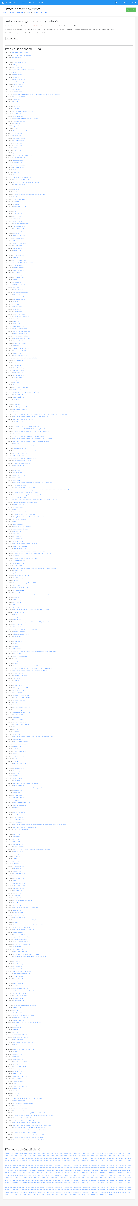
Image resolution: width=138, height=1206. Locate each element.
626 (29, 1180)
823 (94, 1187)
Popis (4, 12)
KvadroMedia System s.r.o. (20, 805)
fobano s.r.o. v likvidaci (19, 343)
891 (121, 1190)
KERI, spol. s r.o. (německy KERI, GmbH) (24, 1015)
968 (42, 1195)
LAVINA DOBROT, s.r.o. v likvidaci (22, 526)
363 (67, 1168)
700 (69, 1182)
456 (24, 1173)
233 (26, 1163)
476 (69, 1173)
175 (22, 1160)
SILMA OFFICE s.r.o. (18, 785)
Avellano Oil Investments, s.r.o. (21, 712)
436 (105, 1170)
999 (112, 1195)
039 (94, 1153)
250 (65, 1163)
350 (38, 1168)
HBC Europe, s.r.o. (18, 585)
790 (20, 1187)
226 (11, 1163)
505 (8, 1175)
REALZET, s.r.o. (17, 531)
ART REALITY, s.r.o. (18, 421)
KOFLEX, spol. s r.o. (18, 1008)
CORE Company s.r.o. (19, 226)
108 (123, 1155)
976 (60, 1195)
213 (107, 1160)
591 (76, 1177)
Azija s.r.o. (16, 468)
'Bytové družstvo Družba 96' (21, 336)
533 (71, 1175)
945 (116, 1192)
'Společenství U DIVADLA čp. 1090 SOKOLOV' (25, 502)
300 (51, 1165)
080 (60, 1155)
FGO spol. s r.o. (17, 961)
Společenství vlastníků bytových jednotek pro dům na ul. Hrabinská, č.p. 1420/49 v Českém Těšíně (39, 824)
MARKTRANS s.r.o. (18, 844)
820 (87, 1187)
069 (35, 1155)
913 (44, 1192)
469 (53, 1173)
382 (110, 1168)
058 (11, 1155)
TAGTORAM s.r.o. (17, 67)
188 (51, 1160)
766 (92, 1185)
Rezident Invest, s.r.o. (18, 84)
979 (67, 1195)
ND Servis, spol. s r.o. (19, 949)
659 (103, 1180)
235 (31, 1163)
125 (35, 1158)
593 (80, 1177)
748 (51, 1185)
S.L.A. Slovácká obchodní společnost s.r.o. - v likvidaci (27, 1098)
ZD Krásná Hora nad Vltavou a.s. (21, 52)
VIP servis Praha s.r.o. (19, 255)
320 (96, 1165)
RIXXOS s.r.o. (16, 128)
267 (103, 1163)
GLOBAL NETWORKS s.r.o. (20, 561)
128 (42, 1158)
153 (98, 1158)
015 (40, 1153)
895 (130, 1190)
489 (98, 1173)
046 (110, 1153)
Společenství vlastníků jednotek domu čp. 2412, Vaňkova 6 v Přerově (31, 416)
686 (38, 1182)
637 (53, 1180)
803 (49, 1187)
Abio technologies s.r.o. (19, 710)
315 (85, 1165)
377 (98, 1168)
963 (31, 1195)
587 (67, 1177)
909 (35, 1192)
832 (114, 1187)
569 (26, 1177)
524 (51, 1175)
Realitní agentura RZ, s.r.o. (20, 519)
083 (67, 1155)
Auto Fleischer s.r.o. (18, 820)
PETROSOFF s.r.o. (18, 837)
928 (78, 1192)
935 (94, 1192)
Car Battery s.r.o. (17, 890)
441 (116, 1170)
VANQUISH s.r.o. (17, 800)
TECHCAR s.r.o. (17, 399)
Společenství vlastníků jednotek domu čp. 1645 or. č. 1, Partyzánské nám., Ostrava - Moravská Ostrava (40, 414)
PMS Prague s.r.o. (18, 1039)
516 (33, 1175)
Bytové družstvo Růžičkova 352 (21, 724)
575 (40, 1177)
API (41, 12)
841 (8, 1190)
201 (80, 1160)
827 (103, 1187)
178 (29, 1160)
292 (33, 1165)
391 (130, 1168)
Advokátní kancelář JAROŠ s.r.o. (21, 82)
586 (65, 1177)
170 (11, 1160)
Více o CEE (11, 12)
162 (119, 1158)
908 (33, 1192)
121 (26, 1158)
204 (87, 1160)
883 (103, 1190)
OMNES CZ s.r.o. (17, 746)
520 (42, 1175)
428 (87, 1170)
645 (71, 1180)
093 (89, 1155)
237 (35, 1163)
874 (83, 1190)
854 (38, 1190)
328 (114, 1165)
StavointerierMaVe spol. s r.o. (21, 87)
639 (58, 1180)
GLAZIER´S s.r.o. (17, 570)
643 (67, 1180)
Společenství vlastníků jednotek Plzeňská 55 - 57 (26, 446)
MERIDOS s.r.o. (17, 412)
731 (13, 1185)
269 (107, 1163)
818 (83, 1187)
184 (42, 1160)
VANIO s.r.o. (16, 605)
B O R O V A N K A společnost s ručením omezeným (27, 182)
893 (125, 1190)
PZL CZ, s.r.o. (16, 834)
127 (40, 1158)
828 (105, 1187)
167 (130, 1158)
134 (56, 1158)
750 (56, 1185)
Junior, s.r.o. (16, 1064)
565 (17, 1177)
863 (58, 1190)
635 (49, 1180)
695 (58, 1182)
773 (107, 1185)
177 (26, 1160)
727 (130, 1182)
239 (40, 1163)
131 (49, 1158)
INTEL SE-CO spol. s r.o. (19, 324)
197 (71, 1160)
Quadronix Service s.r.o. (19, 763)
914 (47, 1192)
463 (40, 1173)
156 (105, 1158)
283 (13, 1165)
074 (47, 1155)
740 (33, 1185)
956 (15, 1195)
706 (83, 1182)
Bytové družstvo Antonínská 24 (21, 937)
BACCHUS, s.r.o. (17, 307)
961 (26, 1195)
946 (119, 1192)
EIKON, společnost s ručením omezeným (24, 959)
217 (116, 1160)
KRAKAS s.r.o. (16, 172)
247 (58, 1163)
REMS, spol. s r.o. (18, 282)
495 (112, 1173)
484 (87, 1173)
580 (51, 1177)
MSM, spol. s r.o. (17, 981)
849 (26, 1190)
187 (49, 1160)
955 (13, 1195)
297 (44, 1165)
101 (107, 1155)
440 (114, 1170)
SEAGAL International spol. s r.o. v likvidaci (24, 1005)
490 (101, 1173)
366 (74, 1168)
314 (83, 1165)
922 (65, 1192)
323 (103, 1165)
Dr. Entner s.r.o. (17, 136)
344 (24, 1168)
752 (60, 1185)
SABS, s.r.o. (16, 522)
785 (8, 1187)
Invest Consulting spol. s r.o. (21, 964)
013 (35, 1153)
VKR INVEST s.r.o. (18, 265)
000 (6, 1153)
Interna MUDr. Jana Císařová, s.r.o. (22, 900)
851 (31, 1190)
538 (83, 1175)
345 (26, 1168)
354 (47, 1168)
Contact (41, 2)
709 (89, 1182)
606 (110, 1177)
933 (89, 1192)
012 (33, 1153)
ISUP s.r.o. (16, 241)
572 (33, 1177)
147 (85, 1158)
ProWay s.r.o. (17, 644)
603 (103, 1177)
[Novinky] (116, 2)
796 (33, 1187)
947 (121, 1192)
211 (103, 1160)
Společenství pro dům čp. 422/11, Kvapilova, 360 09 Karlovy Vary (30, 1140)
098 (101, 1155)
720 (114, 1182)
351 (40, 1168)
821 (89, 1187)
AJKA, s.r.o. (16, 321)
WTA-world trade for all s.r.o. (21, 223)
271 (112, 1163)
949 (125, 1192)
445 (125, 1170)
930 (83, 1192)
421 (71, 1170)
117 (17, 1158)
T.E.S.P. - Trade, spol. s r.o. (20, 1086)
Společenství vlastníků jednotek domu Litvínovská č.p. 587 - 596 (30, 671)
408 (42, 1170)
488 (96, 1173)
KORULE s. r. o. (17, 1030)
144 (78, 1158)
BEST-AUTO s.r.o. (18, 1079)
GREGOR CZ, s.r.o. (18, 719)
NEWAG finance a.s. (18, 238)
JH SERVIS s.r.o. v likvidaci (20, 1061)
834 (119, 1187)
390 (128, 1168)
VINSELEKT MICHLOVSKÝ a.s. (21, 497)
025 (62, 1153)
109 (125, 1155)
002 (11, 1153)
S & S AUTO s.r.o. (18, 592)
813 (71, 1187)
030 (74, 1153)
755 (67, 1185)
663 (112, 1180)
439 (112, 1170)
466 (47, 1173)
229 (17, 1163)
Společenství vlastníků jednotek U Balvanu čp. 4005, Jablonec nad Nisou (32, 622)
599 (94, 1177)
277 (125, 1163)
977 (62, 1195)
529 (62, 1175)
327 (112, 1165)
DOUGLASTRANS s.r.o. (19, 79)
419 (67, 1170)
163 (121, 1158)
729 (8, 1185)
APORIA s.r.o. (17, 859)
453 (17, 1173)
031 (76, 1153)
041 (98, 1153)
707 (85, 1182)
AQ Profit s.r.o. (17, 910)
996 (105, 1195)
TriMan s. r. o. (17, 1083)
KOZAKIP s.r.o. (17, 871)
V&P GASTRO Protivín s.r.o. (20, 741)
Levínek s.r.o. (16, 717)
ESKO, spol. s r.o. (18, 1025)
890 (119, 1190)
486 (92, 1173)
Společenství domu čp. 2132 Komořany (24, 514)
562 (11, 1177)
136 (60, 1158)
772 (105, 1185)
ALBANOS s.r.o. (17, 404)
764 (87, 1185)
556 (123, 1175)
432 (96, 1170)
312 (78, 1165)
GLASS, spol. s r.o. (18, 192)
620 (15, 1180)
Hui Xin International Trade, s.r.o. (22, 387)
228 (15, 1163)
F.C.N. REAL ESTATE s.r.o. (20, 656)
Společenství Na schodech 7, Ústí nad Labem (25, 358)
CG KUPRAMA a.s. (18, 636)
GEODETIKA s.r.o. (18, 1081)
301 (53, 1165)
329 (116, 1165)
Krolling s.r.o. (17, 309)
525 (53, 1175)
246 (56, 1163)
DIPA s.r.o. (16, 175)
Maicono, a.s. (17, 758)
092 (87, 1155)
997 (107, 1195)
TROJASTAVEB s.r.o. (18, 756)
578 (47, 1177)
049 (116, 1153)
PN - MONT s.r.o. (17, 319)
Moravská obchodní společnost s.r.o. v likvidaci (26, 954)
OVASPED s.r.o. (17, 822)
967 (40, 1195)
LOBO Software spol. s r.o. (20, 1000)
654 (92, 1180)
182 (38, 1160)
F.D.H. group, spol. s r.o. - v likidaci (22, 971)
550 (110, 1175)
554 (119, 1175)
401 (26, 1170)
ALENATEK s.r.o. (17, 150)
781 (125, 1185)
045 (107, 1153)
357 (53, 1168)
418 (65, 1170)
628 (33, 1180)
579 (49, 1177)
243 (49, 1163)
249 (62, 1163)
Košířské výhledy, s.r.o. (19, 272)
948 (123, 1192)
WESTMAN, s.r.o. (16, 57)
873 (80, 1190)
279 (130, 1163)
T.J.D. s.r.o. (16, 864)
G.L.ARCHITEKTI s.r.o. (19, 539)
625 (26, 1180)
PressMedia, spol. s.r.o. (19, 1101)
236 (33, 1163)
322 (101, 1165)
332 (123, 1165)
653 (89, 1180)
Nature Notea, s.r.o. (18, 270)
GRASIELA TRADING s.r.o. (20, 675)
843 (13, 1190)
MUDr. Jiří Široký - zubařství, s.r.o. (22, 927)
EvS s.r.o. (15, 1044)
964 (33, 1195)
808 (60, 1187)
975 (58, 1195)
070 (38, 1155)
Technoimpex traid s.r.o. (20, 199)
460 (33, 1173)
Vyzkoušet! (130, 10)
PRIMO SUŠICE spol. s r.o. (20, 993)
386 (119, 1168)
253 (71, 1163)
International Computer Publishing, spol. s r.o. (25, 368)
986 (83, 1195)
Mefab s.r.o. (16, 101)
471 (58, 1173)
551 (112, 1175)
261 (89, 1163)
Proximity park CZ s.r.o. (19, 121)
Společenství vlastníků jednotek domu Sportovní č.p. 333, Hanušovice (32, 553)
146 (83, 1158)
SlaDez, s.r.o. (16, 65)
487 (94, 1173)
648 (78, 1180)
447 (130, 1170)
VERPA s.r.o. (16, 856)
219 (121, 1160)
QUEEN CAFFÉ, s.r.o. (18, 915)
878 (92, 1190)
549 (107, 1175)
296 (42, 1165)
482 (83, 1173)
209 (98, 1160)
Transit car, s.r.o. (17, 385)
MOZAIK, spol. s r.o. (18, 1003)
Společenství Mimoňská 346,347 (22, 1118)
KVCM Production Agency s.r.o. (21, 707)
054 (128, 1153)
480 (78, 1173)
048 (114, 1153)
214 (110, 1160)
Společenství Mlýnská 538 (20, 355)
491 (103, 1173)
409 (44, 1170)
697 (62, 1182)
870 (74, 1190)
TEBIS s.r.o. (16, 1093)
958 (20, 1195)
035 (85, 1153)
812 (69, 1187)
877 (89, 1190)
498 (119, 1173)
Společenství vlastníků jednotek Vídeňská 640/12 (26, 558)
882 (101, 1190)
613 (125, 1177)
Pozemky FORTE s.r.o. (19, 690)
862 (56, 1190)
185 (44, 1160)
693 (53, 1182)
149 (89, 1158)
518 (38, 1175)
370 (83, 1168)
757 (71, 1185)
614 (128, 1177)
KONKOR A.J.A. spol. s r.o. (20, 1108)
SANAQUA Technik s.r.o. (19, 448)
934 (92, 1192)
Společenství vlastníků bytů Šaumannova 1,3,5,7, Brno (28, 495)
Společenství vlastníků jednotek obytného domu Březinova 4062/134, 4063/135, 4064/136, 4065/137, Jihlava (42, 490)
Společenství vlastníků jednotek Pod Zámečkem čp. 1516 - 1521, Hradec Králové (34, 651)
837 (125, 1187)
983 (76, 1195)
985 (80, 1195)
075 (49, 1155)
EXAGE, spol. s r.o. (18, 1091)
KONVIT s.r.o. (17, 861)
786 (11, 1187)
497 (116, 1173)
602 (101, 1177)
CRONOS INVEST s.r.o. (19, 165)
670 (128, 1180)
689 (44, 1182)
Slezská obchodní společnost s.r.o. (22, 177)
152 (96, 1158)
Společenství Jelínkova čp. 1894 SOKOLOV (24, 1132)
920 (60, 1192)
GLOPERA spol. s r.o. (19, 732)
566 (20, 1177)
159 (112, 1158)
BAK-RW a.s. (16, 77)
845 (17, 1190)
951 (130, 1192)
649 (80, 1180)
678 (20, 1182)
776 (114, 1185)
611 (121, 1177)
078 (56, 1155)
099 (103, 1155)
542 (92, 1175)
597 (89, 1177)
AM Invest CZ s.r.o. (18, 607)
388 (123, 1168)
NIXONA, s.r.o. (17, 602)
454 (20, 1173)
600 (96, 1177)
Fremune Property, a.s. (19, 260)
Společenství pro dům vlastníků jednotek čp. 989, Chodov (28, 1127)
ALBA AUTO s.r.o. (18, 524)
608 (114, 1177)
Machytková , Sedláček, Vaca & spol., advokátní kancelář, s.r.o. (30, 517)
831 (112, 1187)
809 (62, 1187)
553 (116, 1175)
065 (26, 1155)
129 (44, 1158)
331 (121, 1165)
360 (60, 1168)
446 (128, 1170)
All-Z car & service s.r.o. (19, 214)
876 (87, 1190)
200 (78, 1160)
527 (58, 1175)
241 (44, 1163)
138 (65, 1158)
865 (62, 1190)
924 (69, 1192)
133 (53, 1158)
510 (20, 1175)
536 (78, 1175)
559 (130, 1175)
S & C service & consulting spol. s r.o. (23, 1042)
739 (31, 1185)
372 (87, 1168)
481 (80, 1173)
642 (65, 1180)
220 (123, 1160)
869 (71, 1190)
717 (107, 1182)
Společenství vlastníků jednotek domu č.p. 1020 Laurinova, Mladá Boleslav (33, 595)
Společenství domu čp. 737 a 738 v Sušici (24, 1120)
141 (71, 1158)
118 (20, 1158)
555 (121, 1175)
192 (60, 1160)
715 (103, 1182)
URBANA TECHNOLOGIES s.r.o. (21, 463)
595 (85, 1177)
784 (6, 1187)
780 (123, 1185)
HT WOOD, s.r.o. (17, 922)
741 (35, 1185)
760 (78, 1185)
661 (107, 1180)
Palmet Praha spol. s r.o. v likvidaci (21, 55)
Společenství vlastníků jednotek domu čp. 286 (25, 492)
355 (49, 1168)
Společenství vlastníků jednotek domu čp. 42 (25, 544)
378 (101, 1168)
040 (96, 1153)
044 (105, 1153)
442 (119, 1170)
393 (8, 1170)
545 (98, 1175)
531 (67, 1175)
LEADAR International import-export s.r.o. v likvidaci (27, 1022)
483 (85, 1173)
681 (26, 1182)
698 (65, 1182)
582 (56, 1177)
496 (114, 1173)
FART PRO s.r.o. (17, 114)
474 (65, 1173)
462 (38, 1173)
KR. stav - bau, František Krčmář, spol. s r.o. (25, 969)
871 (76, 1190)
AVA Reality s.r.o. (17, 1054)
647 (76, 1180)
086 (74, 1155)
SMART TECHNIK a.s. (18, 375)
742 (38, 1185)
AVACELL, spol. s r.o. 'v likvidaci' (21, 407)
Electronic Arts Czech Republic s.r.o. (23, 512)
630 (38, 1180)
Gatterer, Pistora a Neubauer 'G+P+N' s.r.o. (25, 991)
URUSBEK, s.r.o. (17, 534)
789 (17, 1187)
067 (31, 1155)
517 (35, 1175)
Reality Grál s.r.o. (17, 705)
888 (114, 1190)
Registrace (20, 12)
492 (105, 1173)
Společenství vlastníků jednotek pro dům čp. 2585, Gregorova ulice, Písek (33, 737)
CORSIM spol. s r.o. (18, 966)
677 (17, 1182)
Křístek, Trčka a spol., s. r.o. (20, 951)
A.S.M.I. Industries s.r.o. (19, 158)
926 (74, 1192)
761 (80, 1185)
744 (42, 1185)
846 (20, 1190)
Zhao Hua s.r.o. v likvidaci (20, 297)
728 (6, 1185)
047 (112, 1153)
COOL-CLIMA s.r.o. (18, 219)
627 (31, 1180)
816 (78, 1187)
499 (121, 1173)
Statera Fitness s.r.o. (18, 123)
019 (49, 1153)
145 (80, 1158)
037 (89, 1153)
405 (35, 1170)
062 (20, 1155)
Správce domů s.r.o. (18, 153)
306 (65, 1165)
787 (13, 1187)
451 (13, 1173)
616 (6, 1180)
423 (76, 1170)
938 (101, 1192)
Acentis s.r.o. (16, 211)
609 (116, 1177)
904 (24, 1192)
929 (80, 1192)
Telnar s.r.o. (16, 658)
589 (71, 1177)
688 (42, 1182)
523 (49, 1175)
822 (92, 1187)
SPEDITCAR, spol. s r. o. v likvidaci (22, 187)
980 (69, 1195)
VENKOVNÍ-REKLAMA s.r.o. (20, 236)
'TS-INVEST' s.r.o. (17, 346)
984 (78, 1195)
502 (128, 1173)
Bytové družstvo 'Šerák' (19, 341)
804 (51, 1187)
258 (83, 1163)
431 (94, 1170)
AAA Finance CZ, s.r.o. (19, 886)
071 (40, 1155)
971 (49, 1195)
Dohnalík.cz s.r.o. (18, 216)
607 (112, 1177)
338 (11, 1168)
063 (22, 1155)
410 (47, 1170)
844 (15, 1190)
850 (29, 1190)
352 (42, 1168)
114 (11, 1158)
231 (22, 1163)
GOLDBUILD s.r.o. (18, 639)
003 (13, 1153)
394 (11, 1170)
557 (125, 1175)
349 (35, 1168)
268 (105, 1163)
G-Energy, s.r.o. (17, 854)
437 (107, 1170)
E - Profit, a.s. (16, 302)
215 (112, 1160)
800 (42, 1187)
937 (98, 1192)
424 (78, 1170)
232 (24, 1163)
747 (49, 1185)
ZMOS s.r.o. (16, 580)
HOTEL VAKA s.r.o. (18, 372)
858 (47, 1190)
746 (47, 1185)
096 (96, 1155)
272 (114, 1163)
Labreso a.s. (16, 702)
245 (53, 1163)
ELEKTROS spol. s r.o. (19, 184)
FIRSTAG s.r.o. (17, 258)
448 (6, 1173)
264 (96, 1163)
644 (69, 1180)
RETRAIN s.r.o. (16, 99)
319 (94, 1165)
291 (31, 1165)
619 (13, 1180)
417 (62, 1170)
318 (92, 1165)
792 (24, 1187)
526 (56, 1175)
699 (67, 1182)
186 (47, 1160)
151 (94, 1158)
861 (53, 1190)
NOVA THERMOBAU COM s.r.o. (21, 697)
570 (29, 1177)
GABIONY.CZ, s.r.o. (18, 673)
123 (31, 1158)
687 (40, 1182)
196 (69, 1160)
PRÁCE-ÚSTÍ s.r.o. (17, 109)
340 (15, 1168)
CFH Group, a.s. (17, 807)
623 (22, 1180)
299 (49, 1165)
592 (78, 1177)
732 (15, 1185)
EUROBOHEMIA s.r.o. (19, 1059)
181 (35, 1160)
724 (123, 1182)
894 (128, 1190)
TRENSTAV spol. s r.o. (19, 976)
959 (22, 1195)
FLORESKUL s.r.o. (18, 739)
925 (71, 1192)
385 (116, 1168)
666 (119, 1180)
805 (53, 1187)
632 (42, 1180)
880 (96, 1190)
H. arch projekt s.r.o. (18, 771)
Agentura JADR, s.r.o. (19, 231)
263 (94, 1163)
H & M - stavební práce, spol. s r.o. (22, 944)
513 (26, 1175)
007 (22, 1153)
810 (65, 1187)
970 (47, 1195)
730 (11, 1185)
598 (92, 1177)
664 (114, 1180)
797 (35, 1187)
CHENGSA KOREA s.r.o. (19, 612)
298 (47, 1165)
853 (35, 1190)
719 (112, 1182)
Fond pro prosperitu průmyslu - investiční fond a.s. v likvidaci (29, 956)
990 (92, 1195)
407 (40, 1170)
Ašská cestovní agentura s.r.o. (21, 316)
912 (42, 1192)
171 (13, 1160)
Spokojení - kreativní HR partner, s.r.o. (23, 155)
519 (40, 1175)
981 (71, 1195)
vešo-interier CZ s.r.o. (19, 299)
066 (29, 1155)
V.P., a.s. (15, 761)
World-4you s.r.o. (17, 143)
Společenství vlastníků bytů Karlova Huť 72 (24, 583)
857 (44, 1190)
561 (8, 1177)
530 (65, 1175)
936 (96, 1192)
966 (38, 1195)
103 (112, 1155)
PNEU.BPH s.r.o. (17, 536)
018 (47, 1153)
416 (60, 1170)
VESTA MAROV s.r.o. (18, 133)
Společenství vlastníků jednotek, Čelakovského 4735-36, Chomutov (31, 1113)
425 (80, 1170)
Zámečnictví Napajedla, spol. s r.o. (22, 973)
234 (29, 1163)
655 (94, 1180)
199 (76, 1160)
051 (121, 1153)
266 (101, 1163)
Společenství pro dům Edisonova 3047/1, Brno (26, 908)
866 (65, 1190)
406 (38, 1170)
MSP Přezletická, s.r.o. (19, 228)
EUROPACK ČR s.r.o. (18, 397)
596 (87, 1177)
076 (51, 1155)
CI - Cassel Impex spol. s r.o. (20, 768)
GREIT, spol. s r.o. (18, 1105)
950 (128, 1192)
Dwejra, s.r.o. (16, 876)
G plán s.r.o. (16, 734)
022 (56, 1153)
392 (6, 1170)
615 (130, 1177)
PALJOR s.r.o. (16, 204)
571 (31, 1177)
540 (87, 1175)
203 (85, 1160)
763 (85, 1185)
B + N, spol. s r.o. (17, 1071)
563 (13, 1177)
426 (83, 1170)
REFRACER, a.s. (17, 189)
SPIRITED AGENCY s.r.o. (19, 722)
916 (51, 1192)
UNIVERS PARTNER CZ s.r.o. (20, 587)
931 (85, 1192)
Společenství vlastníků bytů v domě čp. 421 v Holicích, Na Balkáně (31, 431)
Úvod (23, 2)
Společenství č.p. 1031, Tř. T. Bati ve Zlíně (24, 487)
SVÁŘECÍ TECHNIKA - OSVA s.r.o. (22, 348)
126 (38, 1158)
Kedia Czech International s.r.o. (21, 802)
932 (87, 1192)
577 (44, 1177)
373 (89, 1168)
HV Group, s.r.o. (17, 619)
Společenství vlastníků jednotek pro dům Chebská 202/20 (28, 1135)
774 (110, 1185)
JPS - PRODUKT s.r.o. (19, 653)
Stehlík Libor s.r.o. (18, 986)
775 (112, 1185)
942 (110, 1192)
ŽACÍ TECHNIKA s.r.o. (19, 377)
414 (56, 1170)
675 (13, 1182)
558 (128, 1175)
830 (110, 1187)
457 (26, 1173)
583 (58, 1177)
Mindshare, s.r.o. (18, 1069)
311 (76, 1165)
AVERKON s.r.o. (17, 680)
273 (116, 1163)
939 (103, 1192)
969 (44, 1195)
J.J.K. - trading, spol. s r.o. (20, 978)
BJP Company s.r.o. (18, 590)
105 (116, 1155)
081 (62, 1155)
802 (47, 1187)
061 (17, 1155)
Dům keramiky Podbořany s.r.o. (22, 634)
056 (6, 1155)
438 (110, 1170)
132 (51, 1158)
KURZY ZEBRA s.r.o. (18, 846)
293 (35, 1165)
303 (58, 1165)
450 (11, 1173)
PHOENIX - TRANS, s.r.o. (19, 351)
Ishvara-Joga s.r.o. (17, 162)
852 (33, 1190)
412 (51, 1170)
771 (103, 1185)
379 (103, 1168)
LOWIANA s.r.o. (17, 780)
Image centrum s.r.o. (19, 778)
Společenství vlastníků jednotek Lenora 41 (24, 451)
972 (51, 1195)
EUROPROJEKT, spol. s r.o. (20, 947)
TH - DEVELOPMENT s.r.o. (20, 751)
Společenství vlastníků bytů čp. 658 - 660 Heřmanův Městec (29, 436)
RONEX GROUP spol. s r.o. (20, 453)
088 (78, 1155)
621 (17, 1180)
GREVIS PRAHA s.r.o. (18, 878)
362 (65, 1168)
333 (125, 1165)
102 (110, 1155)
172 (15, 1160)
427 (85, 1170)
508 (15, 1175)
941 (107, 1192)
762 (83, 1185)
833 (116, 1187)
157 (107, 1158)
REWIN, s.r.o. (16, 509)
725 (125, 1182)
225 (8, 1163)
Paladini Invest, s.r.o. (19, 275)
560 (6, 1177)
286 (20, 1165)
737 (26, 1185)
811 (67, 1187)
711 (94, 1182)
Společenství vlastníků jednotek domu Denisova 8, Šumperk (29, 551)
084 (69, 1155)
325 (107, 1165)
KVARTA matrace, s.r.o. (19, 578)
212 (105, 1160)
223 (130, 1160)
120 (24, 1158)
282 (11, 1165)
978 (65, 1195)
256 (78, 1163)
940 (105, 1192)
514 (29, 1175)
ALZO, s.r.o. (16, 1032)
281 (8, 1165)
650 (83, 1180)
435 (103, 1170)
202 (83, 1160)
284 (15, 1165)
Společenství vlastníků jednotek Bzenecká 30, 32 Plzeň (28, 1137)
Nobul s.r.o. (16, 729)
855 (40, 1190)
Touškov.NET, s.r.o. (18, 895)
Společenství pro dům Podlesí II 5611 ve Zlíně (25, 783)
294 (38, 1165)
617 (8, 1180)
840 (6, 1190)
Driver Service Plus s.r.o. (19, 206)
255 (76, 1163)
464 (42, 1173)
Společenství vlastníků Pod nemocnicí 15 (24, 70)
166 (128, 1158)
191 (58, 1160)
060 (15, 1155)
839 (130, 1187)
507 (13, 1175)
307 (67, 1165)
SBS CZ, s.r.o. (16, 424)
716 (105, 1182)
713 (98, 1182)
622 (20, 1180)
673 (8, 1182)
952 (6, 1195)
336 (6, 1168)
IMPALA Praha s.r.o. (18, 541)
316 (87, 1165)
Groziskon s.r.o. (17, 170)
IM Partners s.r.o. (18, 649)
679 (22, 1182)
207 (94, 1160)
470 (56, 1173)
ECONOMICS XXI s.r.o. (19, 793)
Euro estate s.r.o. (18, 641)
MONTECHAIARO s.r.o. (19, 912)
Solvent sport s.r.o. (18, 92)
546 (101, 1175)
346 (29, 1168)
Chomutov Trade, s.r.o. (19, 631)
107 (121, 1155)
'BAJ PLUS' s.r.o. (17, 311)
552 (114, 1175)
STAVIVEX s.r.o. (17, 776)
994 (101, 1195)
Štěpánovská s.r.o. (18, 209)
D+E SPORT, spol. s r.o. (19, 443)
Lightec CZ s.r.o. (17, 248)
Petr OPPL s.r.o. (17, 624)
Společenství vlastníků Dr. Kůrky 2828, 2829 (25, 629)
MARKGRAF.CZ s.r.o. (18, 888)
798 (38, 1187)
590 (74, 1177)
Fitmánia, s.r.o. (17, 893)
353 (44, 1168)
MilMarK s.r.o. (17, 434)
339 (13, 1168)
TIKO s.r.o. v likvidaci (18, 1074)
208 (96, 1160)
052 (123, 1153)
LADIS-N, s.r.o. (17, 646)
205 (89, 1160)
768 (96, 1185)
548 (105, 1175)
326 (110, 1165)
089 (80, 1155)
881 (98, 1190)
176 (24, 1160)
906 (29, 1192)
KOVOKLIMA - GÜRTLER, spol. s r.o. (22, 180)
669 (125, 1180)
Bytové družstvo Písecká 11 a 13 (22, 460)
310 (74, 1165)
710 (92, 1182)
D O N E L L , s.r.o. (18, 1013)
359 (58, 1168)
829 (107, 1187)
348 (33, 1168)
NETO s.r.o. (16, 287)
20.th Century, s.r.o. (18, 600)
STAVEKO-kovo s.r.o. (18, 998)
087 (76, 1155)
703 (76, 1182)
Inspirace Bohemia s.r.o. (19, 126)
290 (29, 1165)
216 (114, 1160)
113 (8, 1158)
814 (74, 1187)
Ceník (46, 12)
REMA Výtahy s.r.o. (18, 851)
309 (71, 1165)
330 (119, 1165)
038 (92, 1153)
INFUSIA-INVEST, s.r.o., (19, 473)
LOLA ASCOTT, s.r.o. (18, 1110)
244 (51, 1163)
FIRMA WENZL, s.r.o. (18, 326)
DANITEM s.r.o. (17, 250)
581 (53, 1177)
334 (128, 1165)
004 (15, 1153)
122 (29, 1158)
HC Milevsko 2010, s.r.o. (19, 744)
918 (56, 1192)
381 (107, 1168)
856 (42, 1190)
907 (31, 1192)
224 (6, 1163)
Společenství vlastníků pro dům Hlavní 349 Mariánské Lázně (29, 1130)
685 (35, 1182)
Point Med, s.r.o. (17, 903)
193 (62, 1160)
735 (22, 1185)
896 (6, 1192)
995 (103, 1195)
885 (107, 1190)
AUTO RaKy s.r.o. (17, 148)
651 (85, 1180)
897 (8, 1192)
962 (29, 1195)
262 (92, 1163)
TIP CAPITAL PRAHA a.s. (19, 548)
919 (58, 1192)
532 (69, 1175)
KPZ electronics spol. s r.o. (20, 390)
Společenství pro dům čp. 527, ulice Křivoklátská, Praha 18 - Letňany (31, 609)
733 (17, 1185)
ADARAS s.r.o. (17, 253)
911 (40, 1192)
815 (76, 1187)
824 (96, 1187)
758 (74, 1185)
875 (85, 1190)
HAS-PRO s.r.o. (17, 1052)
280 (6, 1165)
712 (96, 1182)
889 (116, 1190)
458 (29, 1173)
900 (15, 1192)
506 (11, 1175)
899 (13, 1192)
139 (67, 1158)
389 (125, 1168)
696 (60, 1182)
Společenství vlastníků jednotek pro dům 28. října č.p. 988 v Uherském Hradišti (34, 568)
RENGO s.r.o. (16, 1088)
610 (119, 1177)
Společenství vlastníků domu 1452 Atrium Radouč (26, 1123)
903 (22, 1192)
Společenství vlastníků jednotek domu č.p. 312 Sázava (27, 666)
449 (8, 1173)
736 (24, 1185)
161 (116, 1158)
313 (80, 1165)
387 (121, 1168)
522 (47, 1175)
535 (76, 1175)
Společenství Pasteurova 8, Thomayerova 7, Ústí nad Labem (29, 194)
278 (128, 1163)
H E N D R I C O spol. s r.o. (20, 1066)
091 (85, 1155)
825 (98, 1187)
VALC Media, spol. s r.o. (19, 485)
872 (78, 1190)
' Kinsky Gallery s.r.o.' (19, 285)
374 (92, 1168)
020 (51, 1153)
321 (98, 1165)
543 (94, 1175)
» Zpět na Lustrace (12, 38)
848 (24, 1190)
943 (112, 1192)
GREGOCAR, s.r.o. (18, 693)
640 (60, 1180)
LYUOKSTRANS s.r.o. (19, 221)
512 (24, 1175)
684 (33, 1182)
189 (53, 1160)
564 (15, 1177)
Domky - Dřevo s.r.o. (18, 504)
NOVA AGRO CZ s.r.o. (19, 456)
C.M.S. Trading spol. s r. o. (20, 1096)
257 (80, 1163)
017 (44, 1153)
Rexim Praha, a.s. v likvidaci (20, 1017)
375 (94, 1168)
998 (110, 1195)
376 (96, 1168)
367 (76, 1168)
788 (15, 1187)
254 (74, 1163)
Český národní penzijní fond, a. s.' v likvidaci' (25, 1049)
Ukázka (28, 12)
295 (40, 1165)
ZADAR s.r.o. (16, 402)
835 (121, 1187)
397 (17, 1170)
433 (98, 1170)
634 (47, 1180)
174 (20, 1160)
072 (42, 1155)
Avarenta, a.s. (17, 663)
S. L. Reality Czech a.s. (19, 700)
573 (35, 1177)
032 (78, 1153)
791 (22, 1187)
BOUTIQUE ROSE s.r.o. (19, 617)
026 (65, 1153)
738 (29, 1185)
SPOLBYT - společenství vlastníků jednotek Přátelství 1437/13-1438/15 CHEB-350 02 (35, 500)
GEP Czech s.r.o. (17, 905)
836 (123, 1187)
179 (31, 1160)
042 (101, 1153)
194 (65, 1160)
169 (8, 1160)
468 (51, 1173)
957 (17, 1195)
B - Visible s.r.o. (17, 233)
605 (107, 1177)
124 (33, 1158)
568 (24, 1177)
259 (85, 1163)
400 (24, 1170)
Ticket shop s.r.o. (18, 201)
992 (96, 1195)
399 (22, 1170)
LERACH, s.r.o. (17, 382)
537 (80, 1175)
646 (74, 1180)
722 (119, 1182)
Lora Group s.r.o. (18, 932)
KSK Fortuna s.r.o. (18, 754)
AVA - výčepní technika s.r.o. (20, 988)
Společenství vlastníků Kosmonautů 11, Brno (25, 920)
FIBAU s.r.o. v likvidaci (19, 370)
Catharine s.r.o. (17, 683)
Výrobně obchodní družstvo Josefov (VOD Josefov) (27, 426)
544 (96, 1175)
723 (121, 1182)
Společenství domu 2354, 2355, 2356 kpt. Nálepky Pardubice (29, 429)
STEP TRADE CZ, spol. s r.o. (20, 329)
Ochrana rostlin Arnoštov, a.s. (21, 333)
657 (98, 1180)
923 (67, 1192)
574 (38, 1177)
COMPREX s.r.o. (17, 678)
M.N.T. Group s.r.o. (18, 289)
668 (123, 1180)
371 (85, 1168)
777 (116, 1185)
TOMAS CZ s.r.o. (17, 565)
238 (38, 1163)
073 (44, 1155)
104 (114, 1155)
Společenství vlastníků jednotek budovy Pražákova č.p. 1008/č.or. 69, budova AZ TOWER (36, 94)
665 (116, 1180)
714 (101, 1182)
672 (6, 1182)
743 (40, 1185)
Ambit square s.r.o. (18, 832)
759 (76, 1185)
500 (123, 1173)
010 (29, 1153)
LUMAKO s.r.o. (17, 353)
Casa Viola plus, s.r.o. (19, 873)
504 (6, 1175)
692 (51, 1182)
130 (47, 1158)
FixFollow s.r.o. (17, 868)
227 (13, 1163)
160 (114, 1158)
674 (11, 1182)
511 (22, 1175)
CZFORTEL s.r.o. (17, 245)
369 (80, 1168)
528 (60, 1175)
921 (62, 1192)
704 (78, 1182)
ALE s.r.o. (15, 363)
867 (67, 1190)
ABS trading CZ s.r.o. (18, 563)
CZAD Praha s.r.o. (18, 983)
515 (31, 1175)
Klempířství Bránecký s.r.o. (20, 934)
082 (65, 1155)
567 (22, 1177)
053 (125, 1153)
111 (130, 1155)
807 (58, 1187)
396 (15, 1170)
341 (17, 1168)
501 (125, 1173)
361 (62, 1168)
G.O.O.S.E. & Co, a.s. (18, 160)
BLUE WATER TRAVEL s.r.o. (20, 1037)
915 (49, 1192)
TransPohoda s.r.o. (18, 116)
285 (17, 1165)
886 (110, 1190)
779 (121, 1185)
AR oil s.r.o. (16, 839)
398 (20, 1170)
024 (60, 1153)
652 (87, 1180)
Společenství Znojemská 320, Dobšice (23, 930)
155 (103, 1158)
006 (20, 1153)
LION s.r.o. (16, 1057)
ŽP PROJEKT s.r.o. (18, 661)
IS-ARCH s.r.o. (17, 773)
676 (15, 1182)
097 (98, 1155)
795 (31, 1187)
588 (69, 1177)
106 (119, 1155)
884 (105, 1190)
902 (20, 1192)
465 (44, 1173)
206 (92, 1160)
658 (101, 1180)
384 (114, 1168)
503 (130, 1173)
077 (53, 1155)
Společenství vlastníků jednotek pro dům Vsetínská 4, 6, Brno (29, 925)
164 (123, 1158)
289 (26, 1165)
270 (110, 1163)
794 (29, 1187)
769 (98, 1185)
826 (101, 1187)
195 (67, 1160)
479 (76, 1173)
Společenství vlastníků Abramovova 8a (23, 419)
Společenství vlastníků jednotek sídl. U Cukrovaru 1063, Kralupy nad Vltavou (34, 668)
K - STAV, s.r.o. (17, 1027)
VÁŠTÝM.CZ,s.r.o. (18, 842)
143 (76, 1158)
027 (67, 1153)
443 (121, 1170)
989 (89, 1195)
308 (69, 1165)
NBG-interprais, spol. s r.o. (20, 465)
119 (22, 1158)
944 (114, 1192)
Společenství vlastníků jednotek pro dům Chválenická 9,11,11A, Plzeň (32, 1125)
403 (31, 1170)
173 (17, 1160)
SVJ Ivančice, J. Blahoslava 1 (20, 939)
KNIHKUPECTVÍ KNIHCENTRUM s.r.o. (23, 942)
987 (85, 1195)
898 (11, 1192)
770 (101, 1185)
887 (112, 1190)
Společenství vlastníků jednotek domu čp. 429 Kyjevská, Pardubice (31, 441)
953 (8, 1195)
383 (112, 1168)
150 (92, 1158)
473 (62, 1173)
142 (74, 1158)
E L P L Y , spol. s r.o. (18, 1020)
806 (56, 1187)
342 (20, 1168)
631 (40, 1180)
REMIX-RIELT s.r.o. (18, 790)
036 (87, 1153)
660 (105, 1180)
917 (53, 1192)
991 (94, 1195)
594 (83, 1177)
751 (58, 1185)
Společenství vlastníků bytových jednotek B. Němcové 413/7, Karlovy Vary (33, 1115)
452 (15, 1173)
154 (101, 1158)
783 (130, 1185)
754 (65, 1185)
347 (31, 1168)
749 (53, 1185)
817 (80, 1187)
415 (58, 1170)
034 (83, 1153)
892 (123, 1190)
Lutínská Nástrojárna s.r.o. (20, 292)
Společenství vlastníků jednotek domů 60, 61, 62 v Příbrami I (29, 788)
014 (38, 1153)
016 (42, 1153)
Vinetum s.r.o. (17, 365)
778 (119, 1185)
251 (67, 1163)
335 (130, 1165)
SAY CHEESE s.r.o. (18, 360)
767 (94, 1185)
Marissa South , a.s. (18, 277)
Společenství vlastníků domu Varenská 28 (24, 827)
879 (94, 1190)
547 (103, 1175)
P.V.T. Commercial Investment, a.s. (22, 695)
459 (31, 1173)
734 (20, 1185)
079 (58, 1155)
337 (8, 1168)
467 (49, 1173)
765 (89, 1185)
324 (105, 1165)
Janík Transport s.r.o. (18, 140)
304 (60, 1165)
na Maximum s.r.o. (18, 815)
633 (44, 1180)
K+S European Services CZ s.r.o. (22, 688)
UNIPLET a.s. (16, 470)
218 (119, 1160)
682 (29, 1182)
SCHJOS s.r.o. (16, 104)
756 (69, 1185)
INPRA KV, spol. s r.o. (19, 314)
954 (11, 1195)
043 (103, 1153)
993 (98, 1195)
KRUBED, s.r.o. (17, 294)
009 (26, 1153)
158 (110, 1158)
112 (6, 1158)
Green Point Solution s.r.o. (20, 898)
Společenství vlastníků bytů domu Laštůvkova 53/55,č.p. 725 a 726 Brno (32, 482)
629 (35, 1180)
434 (101, 1170)
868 (69, 1190)
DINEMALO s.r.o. (17, 60)
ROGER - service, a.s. (18, 627)
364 (69, 1168)
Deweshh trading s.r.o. (19, 243)
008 (24, 1153)
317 (89, 1165)
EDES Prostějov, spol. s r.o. (20, 995)
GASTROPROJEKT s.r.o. (19, 167)
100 (105, 1155)
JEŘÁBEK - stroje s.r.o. (19, 573)
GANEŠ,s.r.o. (16, 478)
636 (51, 1180)
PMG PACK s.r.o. (17, 556)
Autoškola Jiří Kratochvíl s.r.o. (21, 829)
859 (49, 1190)
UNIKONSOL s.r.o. (18, 766)
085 (71, 1155)
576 (42, 1177)
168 (6, 1160)
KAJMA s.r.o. (16, 881)
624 (24, 1180)
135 (58, 1158)
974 (56, 1195)
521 (44, 1175)
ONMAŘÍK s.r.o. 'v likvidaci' (20, 409)
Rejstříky (35, 12)
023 (58, 1153)
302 (56, 1165)
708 (87, 1182)
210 (101, 1160)
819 (85, 1187)
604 (105, 1177)
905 (26, 1192)
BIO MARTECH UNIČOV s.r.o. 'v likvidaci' (24, 1103)
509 (17, 1175)
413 (53, 1170)
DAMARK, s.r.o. (17, 614)
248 (60, 1163)
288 (24, 1165)
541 (89, 1175)
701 (71, 1182)
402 (29, 1170)
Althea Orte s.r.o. (18, 685)
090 (83, 1155)
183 (40, 1160)
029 (71, 1153)
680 (24, 1182)
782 (128, 1185)
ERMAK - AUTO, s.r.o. (18, 89)
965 (35, 1195)
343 (22, 1168)
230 (20, 1163)
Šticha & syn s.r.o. (18, 749)
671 (130, 1180)
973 (53, 1195)
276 (123, 1163)
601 (98, 1177)
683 (31, 1182)
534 (74, 1175)
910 (38, 1192)
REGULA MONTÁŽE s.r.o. (20, 546)
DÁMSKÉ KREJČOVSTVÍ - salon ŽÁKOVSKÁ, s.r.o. (26, 392)
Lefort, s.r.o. (16, 197)
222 (128, 1160)
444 (123, 1170)
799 (40, 1187)
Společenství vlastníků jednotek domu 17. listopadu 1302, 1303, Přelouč (32, 438)
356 (51, 1168)
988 (87, 1195)
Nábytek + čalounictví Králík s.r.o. (21, 131)
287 (22, 1165)
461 (35, 1173)
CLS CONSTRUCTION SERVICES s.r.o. (23, 263)
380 (105, 1168)
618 (11, 1180)
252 (69, 1163)
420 (69, 1170)
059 (13, 1155)
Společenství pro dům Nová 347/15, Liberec (24, 111)
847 (22, 1190)
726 (128, 1182)
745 (44, 1185)
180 (33, 1160)
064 (24, 1155)
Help (34, 2)
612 (123, 1177)
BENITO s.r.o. (16, 280)
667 (121, 1180)
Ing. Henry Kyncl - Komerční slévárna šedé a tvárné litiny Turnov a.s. (31, 849)
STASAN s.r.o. (17, 304)
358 (56, 1168)
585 (62, 1177)
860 (51, 1190)
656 (96, 1180)
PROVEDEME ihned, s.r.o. (19, 62)
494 (110, 1173)
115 (13, 1158)
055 (130, 1153)
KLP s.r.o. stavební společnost (21, 331)
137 (62, 1158)
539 (85, 1175)
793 (26, 1187)
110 (128, 1155)
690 (47, 1182)
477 (71, 1173)
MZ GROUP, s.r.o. (18, 480)
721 (116, 1182)
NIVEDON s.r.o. (17, 72)
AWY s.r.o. (16, 597)
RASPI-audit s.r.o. (18, 507)
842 (11, 1190)
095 (94, 1155)
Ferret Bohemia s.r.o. (19, 267)
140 (69, 1158)
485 (89, 1173)
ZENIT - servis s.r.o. (18, 817)
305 (62, 1165)
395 (13, 1170)
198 (74, 1160)
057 (8, 1155)
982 (74, 1195)
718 (110, 1182)
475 (67, 1173)
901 (17, 1192)
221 (125, 1160)
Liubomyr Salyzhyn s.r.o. (20, 883)
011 (31, 1153)
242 (47, 1163)
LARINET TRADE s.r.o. (19, 812)
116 (15, 1158)
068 (33, 1155)
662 (110, 1180)
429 (89, 1170)
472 (60, 1173)
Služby (29, 2)
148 (87, 1158)
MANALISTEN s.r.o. (18, 810)
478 (74, 1173)
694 (56, 1182)
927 (76, 1192)
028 (69, 1153)
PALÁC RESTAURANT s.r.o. (20, 798)
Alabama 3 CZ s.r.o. (18, 145)
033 (80, 1153)
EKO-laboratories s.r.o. (19, 138)
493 (107, 1173)
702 (74, 1182)
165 (125, 1158)
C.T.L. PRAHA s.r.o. (18, 394)
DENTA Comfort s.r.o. (19, 917)
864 (60, 1190)
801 (44, 1187)
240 (42, 1163)
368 (78, 1168)
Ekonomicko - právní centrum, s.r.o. (23, 575)
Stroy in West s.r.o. (18, 74)
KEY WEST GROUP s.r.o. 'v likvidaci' (22, 338)
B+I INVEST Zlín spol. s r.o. (20, 1076)
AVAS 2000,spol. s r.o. (19, 475)
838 (128, 1187)
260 (87, 1163)
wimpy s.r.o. (16, 380)
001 (8, 1153)
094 (92, 1155)
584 (60, 1177)
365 (71, 1168)
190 (56, 1160)
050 (119, 1153)
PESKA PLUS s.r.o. (18, 715)
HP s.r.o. (15, 1010)
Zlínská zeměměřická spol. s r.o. (21, 1035)
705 (80, 1182)
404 (33, 1170)
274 (119, 1163)
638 (56, 1180)
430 (92, 1170)
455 (22, 1173)
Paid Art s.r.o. (16, 106)
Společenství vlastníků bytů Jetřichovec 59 (24, 458)
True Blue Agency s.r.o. (19, 866)
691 (49, 1182)
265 (98, 1163)
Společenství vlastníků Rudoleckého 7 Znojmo (25, 118)
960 (24, 1195)
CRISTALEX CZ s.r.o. (18, 1047)
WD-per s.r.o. (17, 727)
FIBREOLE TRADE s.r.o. (19, 96)
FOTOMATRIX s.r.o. (18, 795)
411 (49, 1170)
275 (121, 1163)
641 (62, 1180)
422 (74, 1170)
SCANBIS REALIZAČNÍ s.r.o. (20, 529)
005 (17, 1153)
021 (53, 1153)
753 (62, 1185)
